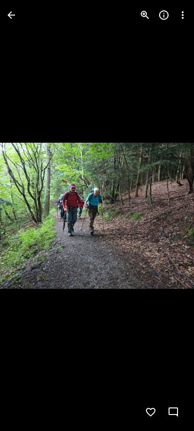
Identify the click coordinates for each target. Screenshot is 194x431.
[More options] (182, 15)
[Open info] (163, 15)
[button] (26, 216)
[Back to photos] (11, 15)
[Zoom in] (145, 15)
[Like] (150, 412)
